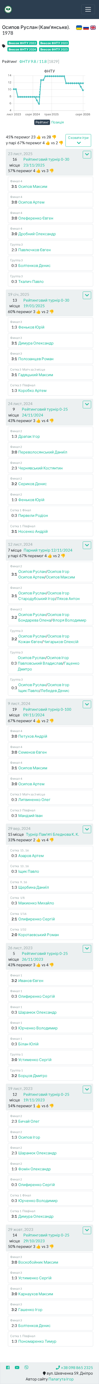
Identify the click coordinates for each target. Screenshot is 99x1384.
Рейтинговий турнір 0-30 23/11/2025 (46, 162)
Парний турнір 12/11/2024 (48, 550)
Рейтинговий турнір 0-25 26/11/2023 (45, 956)
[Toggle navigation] (88, 9)
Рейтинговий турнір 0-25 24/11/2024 (45, 412)
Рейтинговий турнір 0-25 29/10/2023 (46, 1238)
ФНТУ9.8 (39, 61)
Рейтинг (42, 122)
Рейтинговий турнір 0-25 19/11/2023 (46, 1097)
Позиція (57, 122)
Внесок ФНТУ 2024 (22, 49)
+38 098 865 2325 (77, 1367)
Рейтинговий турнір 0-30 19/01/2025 (46, 303)
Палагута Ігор (61, 1379)
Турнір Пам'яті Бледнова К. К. (52, 834)
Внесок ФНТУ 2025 (54, 49)
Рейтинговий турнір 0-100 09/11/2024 (47, 712)
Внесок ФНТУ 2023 (54, 43)
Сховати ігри (78, 138)
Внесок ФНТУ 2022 (22, 43)
